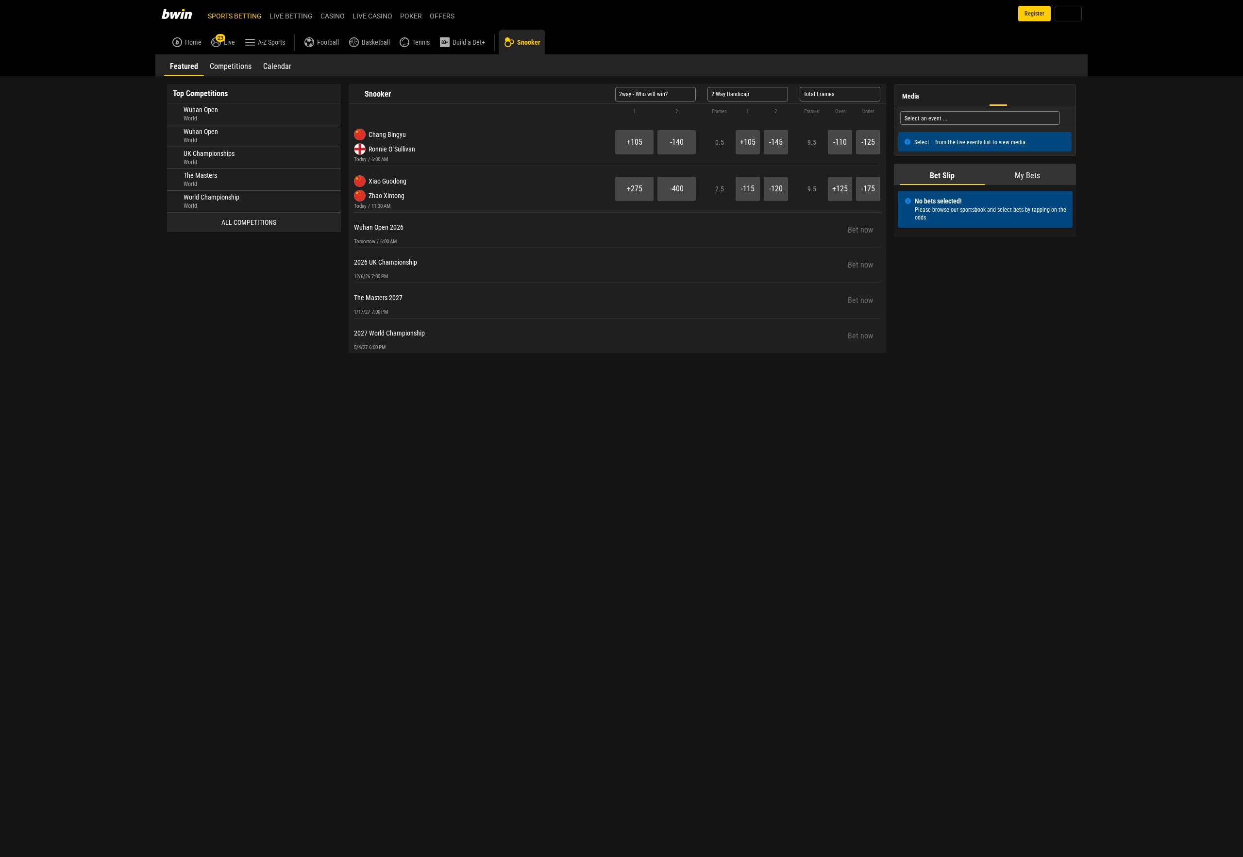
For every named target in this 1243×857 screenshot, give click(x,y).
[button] (617, 111)
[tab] (184, 65)
